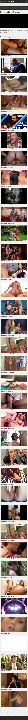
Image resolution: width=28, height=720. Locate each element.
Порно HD (23, 7)
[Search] (26, 4)
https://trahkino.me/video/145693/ (8, 30)
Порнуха (4, 7)
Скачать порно (14, 7)
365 (7, 2)
